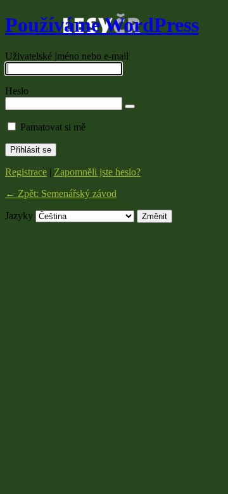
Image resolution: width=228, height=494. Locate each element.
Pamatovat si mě (53, 127)
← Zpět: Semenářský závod (61, 193)
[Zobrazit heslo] (130, 106)
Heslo (16, 91)
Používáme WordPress (102, 24)
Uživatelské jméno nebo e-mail (67, 56)
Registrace (26, 172)
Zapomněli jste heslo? (97, 172)
